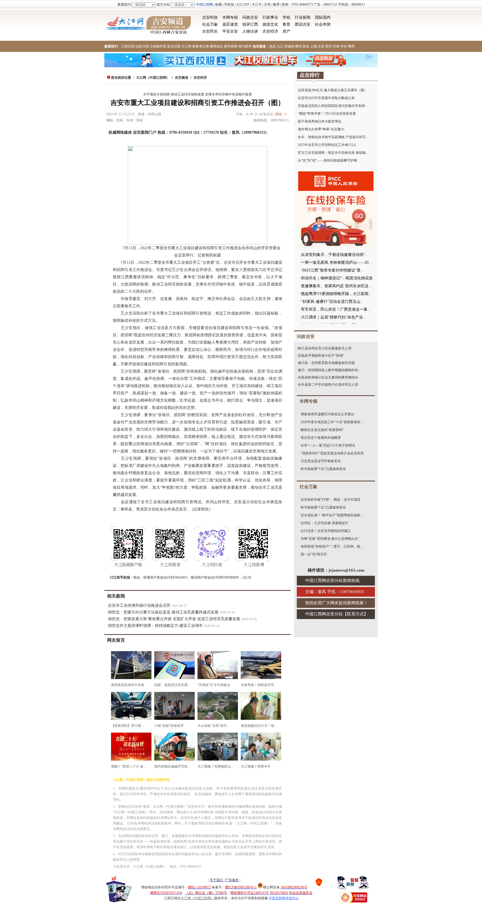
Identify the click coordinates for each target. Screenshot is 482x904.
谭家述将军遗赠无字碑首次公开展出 (327, 414)
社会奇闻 (323, 24)
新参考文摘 (200, 46)
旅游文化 (270, 24)
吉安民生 (210, 31)
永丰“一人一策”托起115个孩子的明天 (328, 445)
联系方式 (355, 614)
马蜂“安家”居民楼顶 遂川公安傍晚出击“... (331, 539)
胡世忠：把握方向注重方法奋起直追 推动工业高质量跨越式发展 (163, 612)
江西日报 (127, 46)
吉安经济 (270, 31)
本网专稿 (230, 17)
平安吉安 (230, 31)
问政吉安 (250, 17)
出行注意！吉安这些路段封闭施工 (326, 531)
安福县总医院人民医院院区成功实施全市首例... (332, 106)
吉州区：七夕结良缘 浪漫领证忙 (324, 523)
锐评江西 (250, 24)
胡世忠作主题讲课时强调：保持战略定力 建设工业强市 (155, 626)
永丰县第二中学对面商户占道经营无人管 (328, 385)
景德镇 (289, 46)
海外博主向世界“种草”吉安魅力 (321, 129)
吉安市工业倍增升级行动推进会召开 (139, 605)
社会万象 (210, 24)
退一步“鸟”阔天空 (314, 554)
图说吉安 (302, 24)
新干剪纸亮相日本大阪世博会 (319, 121)
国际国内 (323, 17)
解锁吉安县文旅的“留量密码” (322, 430)
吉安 (321, 46)
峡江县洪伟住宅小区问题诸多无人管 (324, 348)
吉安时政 (210, 17)
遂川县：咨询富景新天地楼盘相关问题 (326, 363)
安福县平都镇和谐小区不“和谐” (321, 356)
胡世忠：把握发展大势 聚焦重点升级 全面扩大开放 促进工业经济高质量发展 (174, 619)
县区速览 (230, 24)
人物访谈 (250, 31)
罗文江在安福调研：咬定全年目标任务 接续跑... (333, 153)
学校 (286, 17)
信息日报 (142, 46)
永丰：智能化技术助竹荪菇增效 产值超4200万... (333, 137)
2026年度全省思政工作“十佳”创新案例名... (332, 422)
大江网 (186, 46)
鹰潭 (351, 46)
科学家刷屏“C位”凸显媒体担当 (323, 469)
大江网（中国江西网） (153, 78)
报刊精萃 (245, 46)
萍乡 (343, 46)
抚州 (328, 46)
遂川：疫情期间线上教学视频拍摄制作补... (329, 370)
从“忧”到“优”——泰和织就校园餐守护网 (327, 160)
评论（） (282, 114)
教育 (286, 24)
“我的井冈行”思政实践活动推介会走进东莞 (332, 453)
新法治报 (173, 46)
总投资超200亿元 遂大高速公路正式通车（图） (332, 90)
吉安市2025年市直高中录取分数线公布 (326, 98)
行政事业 (270, 17)
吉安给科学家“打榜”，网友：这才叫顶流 (330, 500)
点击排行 (310, 75)
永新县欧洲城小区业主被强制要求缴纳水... (329, 377)
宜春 (336, 46)
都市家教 (230, 46)
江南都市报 (158, 46)
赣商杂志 (216, 46)
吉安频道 (181, 78)
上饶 (313, 46)
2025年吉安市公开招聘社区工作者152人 (327, 145)
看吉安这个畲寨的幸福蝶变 (321, 438)
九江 (280, 46)
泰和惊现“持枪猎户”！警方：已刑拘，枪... (332, 546)
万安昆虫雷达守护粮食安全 (321, 461)
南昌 (272, 46)
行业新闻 (302, 17)
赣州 (298, 46)
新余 (306, 46)
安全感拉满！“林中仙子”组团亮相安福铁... (332, 515)
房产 (286, 31)
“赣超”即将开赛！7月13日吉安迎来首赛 (327, 114)
